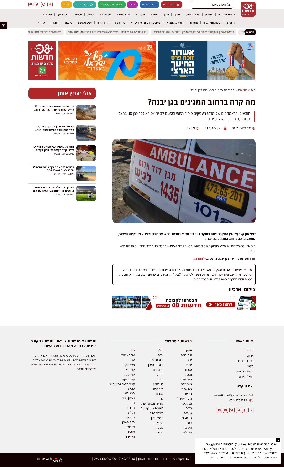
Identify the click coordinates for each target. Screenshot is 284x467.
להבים (159, 394)
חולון (160, 350)
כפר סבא (158, 389)
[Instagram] (43, 4)
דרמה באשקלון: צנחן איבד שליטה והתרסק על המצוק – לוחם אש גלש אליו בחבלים (196, 32)
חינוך (177, 14)
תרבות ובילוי (123, 14)
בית (253, 90)
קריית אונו (129, 370)
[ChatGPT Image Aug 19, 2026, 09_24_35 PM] (184, 309)
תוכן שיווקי (63, 14)
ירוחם (160, 374)
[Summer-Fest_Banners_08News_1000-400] (107, 78)
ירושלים (158, 379)
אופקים (188, 350)
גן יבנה (188, 413)
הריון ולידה (103, 22)
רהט (132, 403)
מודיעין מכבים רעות (152, 403)
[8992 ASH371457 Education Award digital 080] (207, 78)
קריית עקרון (128, 379)
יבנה (160, 355)
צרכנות (194, 22)
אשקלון (188, 374)
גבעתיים (187, 403)
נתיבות (159, 428)
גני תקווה (186, 418)
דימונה (188, 423)
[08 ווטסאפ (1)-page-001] (42, 78)
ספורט (78, 14)
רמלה (131, 413)
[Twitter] (37, 4)
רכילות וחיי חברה (212, 22)
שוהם (131, 432)
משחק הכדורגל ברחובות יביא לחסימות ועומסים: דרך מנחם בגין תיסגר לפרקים (53, 189)
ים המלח (158, 370)
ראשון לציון (128, 398)
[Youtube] (31, 4)
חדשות (209, 14)
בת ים (188, 394)
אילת (189, 365)
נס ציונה (158, 423)
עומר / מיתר (128, 355)
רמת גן (131, 417)
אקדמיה (47, 14)
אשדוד (188, 370)
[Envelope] (219, 410)
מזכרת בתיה (156, 413)
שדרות (131, 427)
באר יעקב (186, 379)
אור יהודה (186, 355)
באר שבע (186, 384)
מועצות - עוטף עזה (152, 408)
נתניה (159, 432)
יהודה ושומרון (155, 365)
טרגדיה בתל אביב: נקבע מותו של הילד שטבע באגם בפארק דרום (53, 168)
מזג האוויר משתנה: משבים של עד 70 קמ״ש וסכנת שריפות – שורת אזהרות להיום (54, 110)
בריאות (154, 14)
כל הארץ (158, 384)
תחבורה (55, 22)
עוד (43, 22)
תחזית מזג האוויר (175, 22)
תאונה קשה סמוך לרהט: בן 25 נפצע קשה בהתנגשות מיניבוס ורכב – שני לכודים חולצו (55, 130)
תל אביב (130, 437)
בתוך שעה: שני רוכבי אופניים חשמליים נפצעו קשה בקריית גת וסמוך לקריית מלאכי (53, 150)
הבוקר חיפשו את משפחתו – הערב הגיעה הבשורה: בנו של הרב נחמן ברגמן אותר (109, 32)
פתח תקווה (128, 365)
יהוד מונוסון (157, 360)
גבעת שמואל (184, 399)
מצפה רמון (157, 418)
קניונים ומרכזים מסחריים (147, 22)
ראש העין (129, 393)
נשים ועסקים (85, 22)
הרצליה (187, 432)
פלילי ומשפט (192, 14)
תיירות (90, 14)
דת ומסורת (105, 14)
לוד (161, 399)
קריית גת (130, 374)
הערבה (187, 428)
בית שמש (186, 389)
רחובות (131, 408)
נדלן (166, 14)
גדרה (189, 408)
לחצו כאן (199, 259)
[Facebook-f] (50, 4)
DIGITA (57, 461)
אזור (189, 360)
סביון (132, 350)
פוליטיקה (120, 22)
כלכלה (68, 22)
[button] (3, 25)
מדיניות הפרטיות (219, 457)
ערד (132, 360)
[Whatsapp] (251, 410)
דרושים (231, 22)
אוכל (142, 14)
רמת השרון (128, 422)
